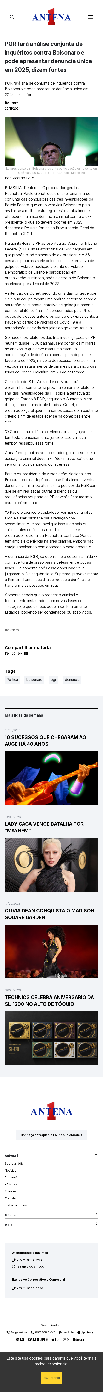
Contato (10, 1198)
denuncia (72, 680)
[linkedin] (26, 653)
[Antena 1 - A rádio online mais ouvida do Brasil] (51, 16)
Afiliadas (11, 1184)
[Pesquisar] (12, 17)
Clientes (11, 1191)
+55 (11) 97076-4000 (30, 1266)
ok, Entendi (51, 1378)
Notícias (10, 1170)
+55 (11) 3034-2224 (29, 1260)
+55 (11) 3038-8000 (30, 1288)
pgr (53, 680)
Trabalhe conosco (17, 1205)
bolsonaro (34, 680)
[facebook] (7, 653)
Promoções (13, 1177)
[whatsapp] (20, 653)
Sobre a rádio (14, 1163)
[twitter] (13, 653)
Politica (12, 680)
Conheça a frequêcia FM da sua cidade (50, 1135)
